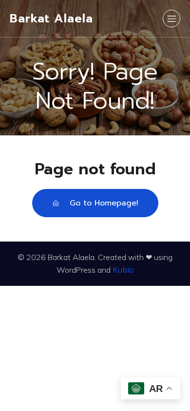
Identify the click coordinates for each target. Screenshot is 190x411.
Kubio (123, 269)
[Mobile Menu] (171, 18)
